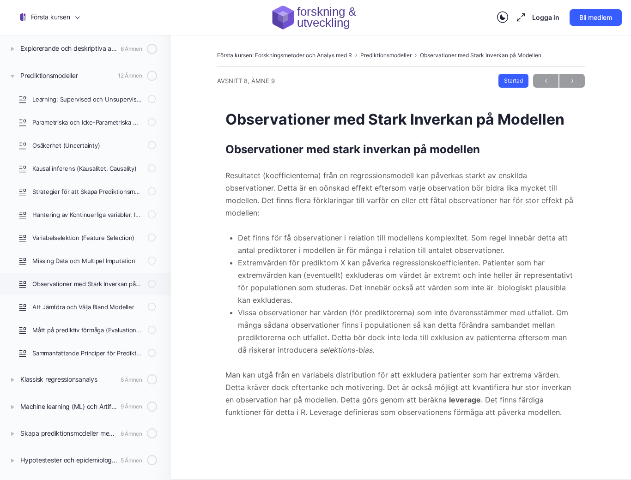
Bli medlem (595, 17)
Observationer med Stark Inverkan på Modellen (480, 55)
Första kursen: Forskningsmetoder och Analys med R (284, 55)
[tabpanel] (400, 280)
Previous (545, 81)
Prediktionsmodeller (386, 55)
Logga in (545, 17)
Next (572, 81)
